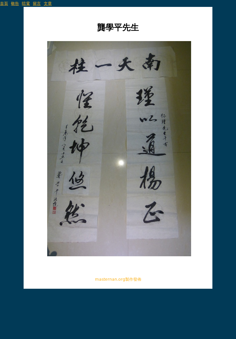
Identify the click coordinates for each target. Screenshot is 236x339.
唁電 (26, 3)
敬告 (15, 3)
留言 (37, 3)
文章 (48, 3)
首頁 (4, 3)
